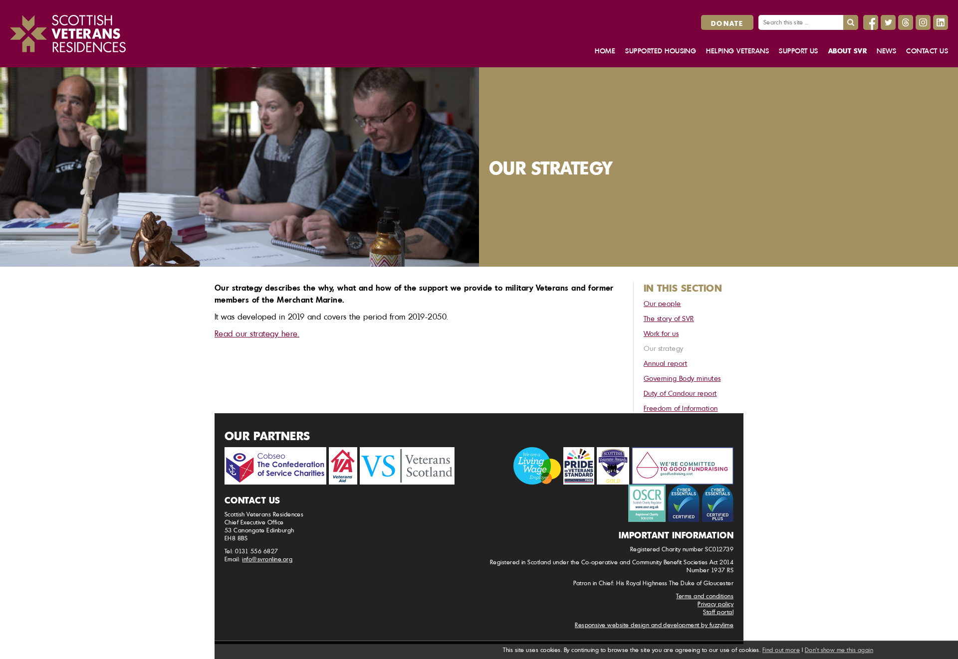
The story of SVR (669, 318)
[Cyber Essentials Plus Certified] (717, 503)
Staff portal (718, 612)
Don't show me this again (839, 650)
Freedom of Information (681, 408)
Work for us (661, 333)
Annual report (665, 363)
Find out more (781, 650)
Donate (727, 22)
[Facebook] (870, 22)
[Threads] (905, 22)
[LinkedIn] (940, 22)
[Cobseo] (275, 466)
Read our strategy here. (257, 333)
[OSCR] (647, 503)
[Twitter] (888, 22)
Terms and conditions (704, 596)
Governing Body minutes (682, 378)
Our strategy (664, 348)
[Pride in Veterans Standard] (578, 466)
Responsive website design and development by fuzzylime (654, 625)
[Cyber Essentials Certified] (684, 503)
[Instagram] (923, 22)
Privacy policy (715, 604)
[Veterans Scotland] (407, 466)
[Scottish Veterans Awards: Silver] (613, 466)
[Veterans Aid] (343, 466)
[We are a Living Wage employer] (537, 466)
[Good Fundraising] (682, 466)
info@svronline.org (267, 559)
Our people (662, 303)
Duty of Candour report (680, 393)
